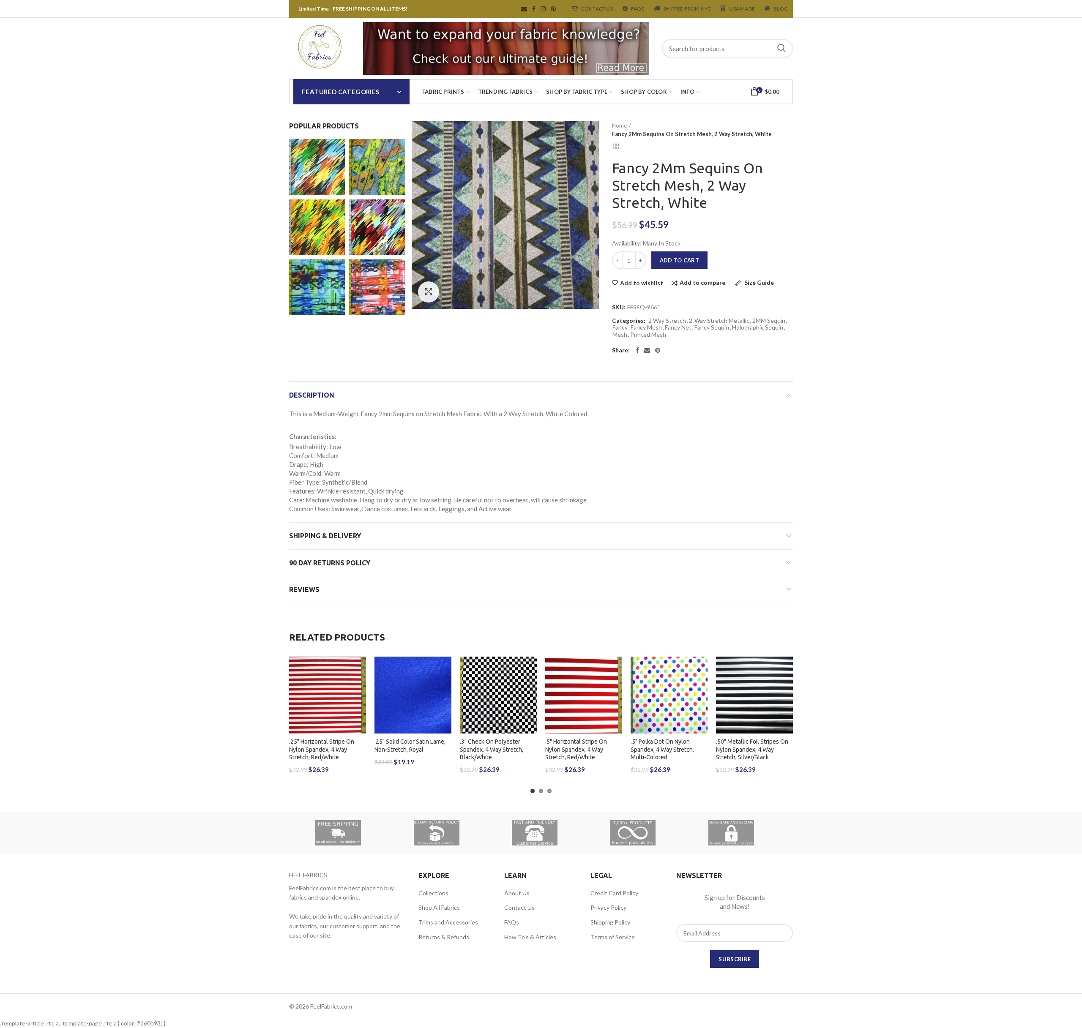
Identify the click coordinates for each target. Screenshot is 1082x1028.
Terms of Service (612, 937)
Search (781, 48)
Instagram (543, 8)
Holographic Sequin (757, 327)
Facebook (534, 8)
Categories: (628, 320)
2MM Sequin (768, 320)
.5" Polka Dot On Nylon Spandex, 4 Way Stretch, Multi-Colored (662, 749)
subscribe (735, 959)
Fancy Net (678, 327)
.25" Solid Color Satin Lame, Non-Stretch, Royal (409, 745)
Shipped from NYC (687, 8)
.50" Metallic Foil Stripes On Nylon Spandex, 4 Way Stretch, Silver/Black (752, 749)
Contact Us (597, 8)
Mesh (619, 334)
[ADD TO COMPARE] (359, 689)
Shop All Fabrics (439, 907)
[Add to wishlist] (359, 670)
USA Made (742, 8)
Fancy (620, 327)
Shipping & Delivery (325, 536)
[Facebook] (637, 350)
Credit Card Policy (614, 893)
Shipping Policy (610, 922)
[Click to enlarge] (428, 292)
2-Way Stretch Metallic (719, 320)
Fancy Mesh (646, 327)
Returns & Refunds (443, 937)
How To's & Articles (530, 937)
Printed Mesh (648, 334)
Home (619, 125)
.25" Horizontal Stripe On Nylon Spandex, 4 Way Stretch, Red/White (321, 749)
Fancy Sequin (711, 327)
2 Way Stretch (667, 320)
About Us (517, 893)
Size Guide (758, 283)
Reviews (304, 589)
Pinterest (553, 8)
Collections (433, 893)
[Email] (647, 350)
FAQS (637, 8)
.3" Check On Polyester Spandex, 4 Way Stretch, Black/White (491, 749)
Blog (780, 8)
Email (524, 8)
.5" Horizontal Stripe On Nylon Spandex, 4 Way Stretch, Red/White (576, 749)
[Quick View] (359, 708)
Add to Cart (679, 260)
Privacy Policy (608, 907)
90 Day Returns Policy (329, 563)
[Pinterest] (658, 350)
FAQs (511, 922)
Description (311, 395)
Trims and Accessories (448, 922)
